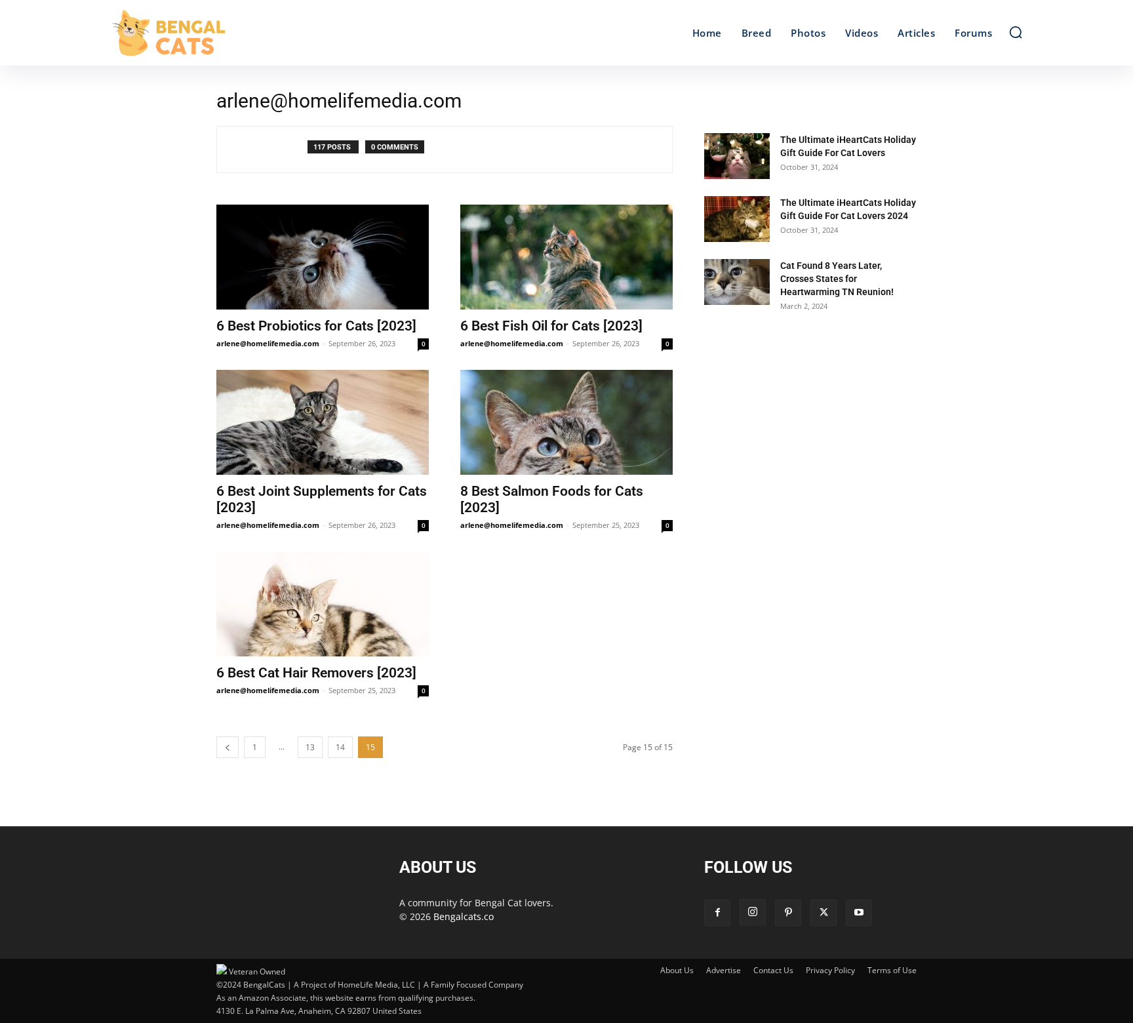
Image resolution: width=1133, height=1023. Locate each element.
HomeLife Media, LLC (376, 984)
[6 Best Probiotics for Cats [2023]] (322, 257)
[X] (823, 913)
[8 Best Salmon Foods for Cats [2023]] (566, 422)
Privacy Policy (830, 970)
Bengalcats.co (463, 916)
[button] (1015, 32)
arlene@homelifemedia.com (267, 343)
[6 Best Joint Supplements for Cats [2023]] (322, 422)
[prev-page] (227, 747)
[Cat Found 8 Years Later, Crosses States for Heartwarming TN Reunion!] (737, 282)
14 (340, 747)
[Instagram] (753, 912)
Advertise (723, 970)
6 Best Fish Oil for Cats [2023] (551, 326)
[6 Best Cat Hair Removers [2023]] (322, 604)
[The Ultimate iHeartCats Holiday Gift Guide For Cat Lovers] (737, 156)
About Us (677, 970)
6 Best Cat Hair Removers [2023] (316, 673)
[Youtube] (859, 913)
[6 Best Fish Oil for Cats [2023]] (566, 257)
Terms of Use (892, 970)
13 (310, 747)
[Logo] (224, 32)
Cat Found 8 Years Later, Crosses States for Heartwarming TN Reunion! (837, 278)
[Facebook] (717, 913)
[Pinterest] (788, 913)
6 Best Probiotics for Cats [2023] (316, 326)
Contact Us (773, 970)
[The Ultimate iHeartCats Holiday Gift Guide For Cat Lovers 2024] (737, 219)
